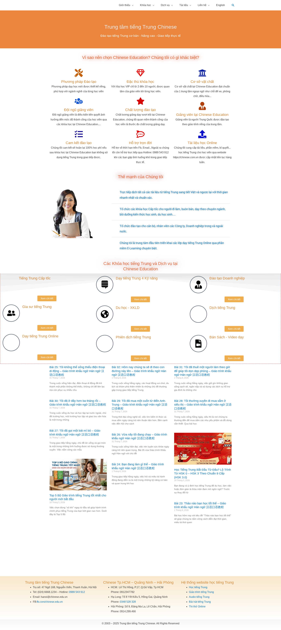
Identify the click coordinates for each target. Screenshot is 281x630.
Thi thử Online (197, 606)
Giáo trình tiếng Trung (201, 592)
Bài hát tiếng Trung (200, 601)
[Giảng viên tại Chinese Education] (202, 106)
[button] (233, 5)
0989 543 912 (77, 592)
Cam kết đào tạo (79, 143)
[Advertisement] (140, 552)
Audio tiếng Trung (199, 596)
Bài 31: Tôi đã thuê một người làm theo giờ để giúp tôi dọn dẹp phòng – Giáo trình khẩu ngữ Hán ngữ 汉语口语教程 (202, 371)
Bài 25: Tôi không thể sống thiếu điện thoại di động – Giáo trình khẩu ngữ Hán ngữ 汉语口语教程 (77, 371)
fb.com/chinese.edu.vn (50, 601)
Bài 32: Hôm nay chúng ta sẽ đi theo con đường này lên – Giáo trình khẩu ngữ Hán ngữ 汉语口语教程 (139, 371)
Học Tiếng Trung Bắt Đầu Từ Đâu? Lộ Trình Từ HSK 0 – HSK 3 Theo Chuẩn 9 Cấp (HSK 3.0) (202, 473)
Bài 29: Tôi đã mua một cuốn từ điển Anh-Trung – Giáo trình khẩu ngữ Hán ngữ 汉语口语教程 (139, 404)
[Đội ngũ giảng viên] (79, 101)
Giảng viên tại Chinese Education (202, 115)
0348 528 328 (128, 601)
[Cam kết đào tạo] (79, 134)
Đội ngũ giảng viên (78, 110)
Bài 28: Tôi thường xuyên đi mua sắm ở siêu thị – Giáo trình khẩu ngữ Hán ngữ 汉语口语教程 (203, 404)
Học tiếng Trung (198, 587)
